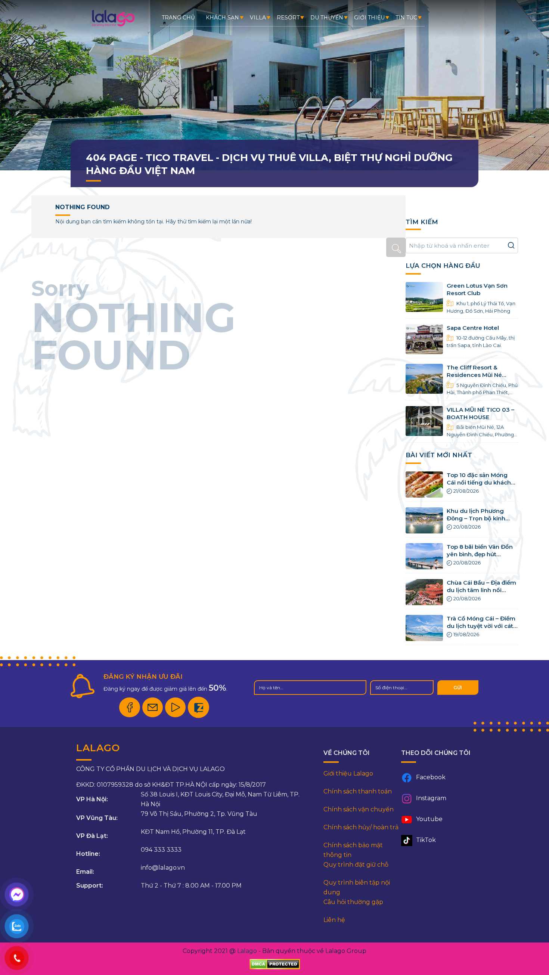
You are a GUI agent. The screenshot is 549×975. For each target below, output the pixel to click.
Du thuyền (326, 17)
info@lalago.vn (163, 867)
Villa (258, 17)
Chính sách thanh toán (357, 791)
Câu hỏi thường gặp (353, 902)
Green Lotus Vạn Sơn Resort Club (477, 289)
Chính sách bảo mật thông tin (353, 850)
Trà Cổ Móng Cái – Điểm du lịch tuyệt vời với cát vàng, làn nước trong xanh (481, 630)
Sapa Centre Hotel (473, 327)
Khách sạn (222, 17)
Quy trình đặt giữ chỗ (355, 864)
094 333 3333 (161, 849)
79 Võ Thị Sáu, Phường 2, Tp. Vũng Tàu (199, 813)
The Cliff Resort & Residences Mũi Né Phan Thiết (474, 375)
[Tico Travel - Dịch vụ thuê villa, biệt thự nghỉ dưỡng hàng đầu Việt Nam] (113, 25)
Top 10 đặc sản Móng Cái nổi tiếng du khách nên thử (479, 482)
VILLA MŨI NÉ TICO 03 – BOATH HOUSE (480, 413)
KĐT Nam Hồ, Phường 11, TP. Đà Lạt (193, 831)
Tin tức (406, 17)
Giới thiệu (369, 17)
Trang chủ (178, 17)
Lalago (247, 950)
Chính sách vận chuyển (358, 809)
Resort (288, 17)
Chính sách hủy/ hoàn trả (360, 827)
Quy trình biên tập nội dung (356, 887)
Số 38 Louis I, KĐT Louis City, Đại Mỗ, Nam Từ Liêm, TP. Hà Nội (220, 799)
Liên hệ (334, 919)
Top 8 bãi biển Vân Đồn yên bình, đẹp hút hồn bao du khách (480, 554)
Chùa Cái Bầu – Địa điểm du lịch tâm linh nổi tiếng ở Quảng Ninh (481, 590)
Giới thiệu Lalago (348, 773)
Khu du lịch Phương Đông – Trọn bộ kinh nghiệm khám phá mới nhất (479, 522)
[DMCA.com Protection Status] (274, 964)
